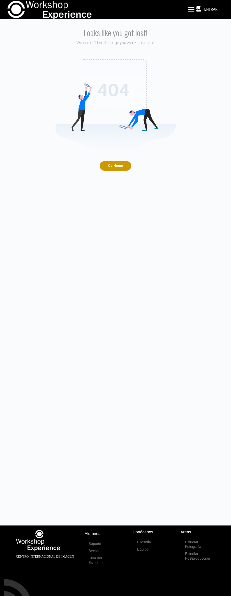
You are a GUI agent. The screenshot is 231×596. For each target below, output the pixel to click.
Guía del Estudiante (97, 560)
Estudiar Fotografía (193, 544)
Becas (93, 551)
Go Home (115, 166)
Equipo (143, 549)
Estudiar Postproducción (197, 556)
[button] (191, 9)
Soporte (94, 544)
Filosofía (144, 542)
